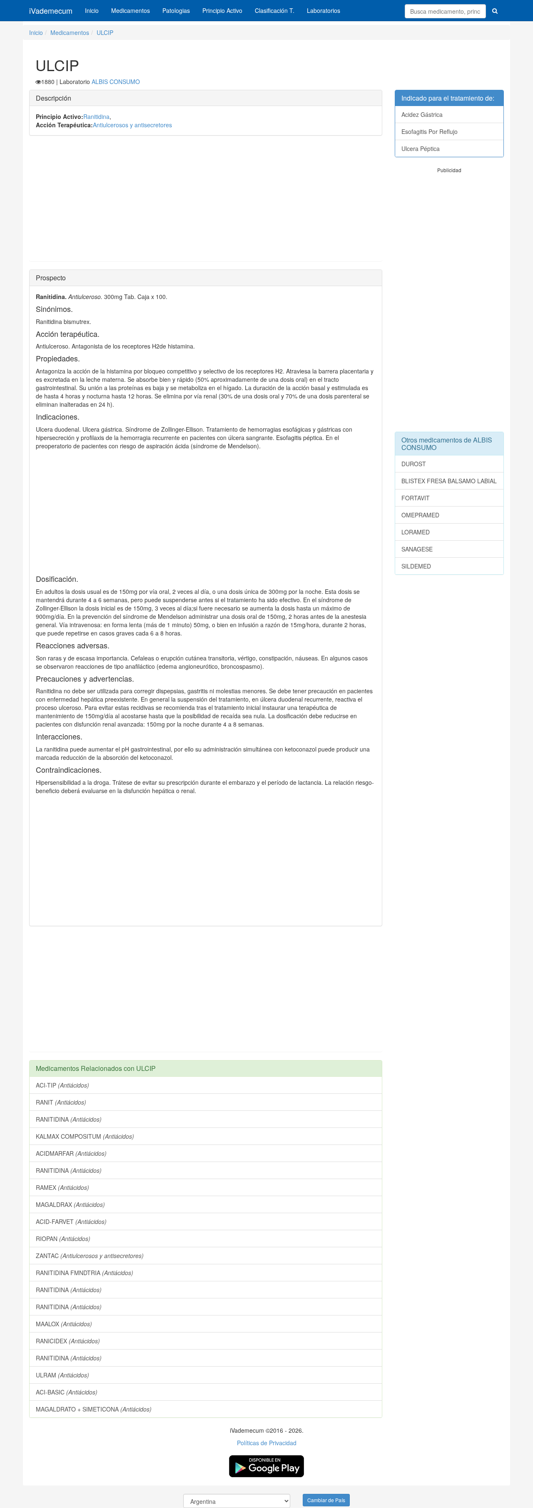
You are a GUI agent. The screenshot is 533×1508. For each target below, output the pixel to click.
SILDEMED (416, 566)
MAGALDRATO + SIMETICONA (94, 1409)
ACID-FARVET (71, 1221)
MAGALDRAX (70, 1204)
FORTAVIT (415, 498)
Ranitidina (96, 116)
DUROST (413, 464)
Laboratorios (323, 10)
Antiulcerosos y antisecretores (132, 125)
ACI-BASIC (66, 1392)
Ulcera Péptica (420, 148)
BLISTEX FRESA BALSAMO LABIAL (449, 481)
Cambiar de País (326, 1499)
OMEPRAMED (420, 515)
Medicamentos (130, 10)
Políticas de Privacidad (266, 1443)
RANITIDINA (69, 1119)
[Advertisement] (206, 202)
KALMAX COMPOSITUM (85, 1136)
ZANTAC (90, 1255)
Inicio (92, 10)
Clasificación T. (274, 10)
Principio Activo (222, 10)
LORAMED (415, 532)
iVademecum (50, 10)
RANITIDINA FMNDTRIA (84, 1272)
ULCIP (105, 32)
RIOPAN (63, 1238)
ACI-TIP (62, 1085)
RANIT (61, 1102)
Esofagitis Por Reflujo (429, 131)
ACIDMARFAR (71, 1153)
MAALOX (64, 1324)
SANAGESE (417, 549)
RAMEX (62, 1187)
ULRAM (62, 1375)
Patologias (176, 10)
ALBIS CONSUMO (116, 81)
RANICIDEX (68, 1341)
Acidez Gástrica (422, 114)
